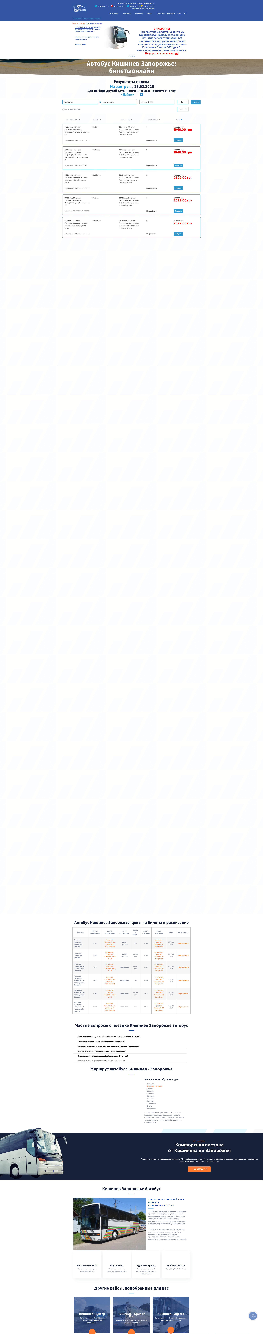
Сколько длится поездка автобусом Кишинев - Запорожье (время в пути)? (109, 1037)
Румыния (126, 13)
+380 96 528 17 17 (134, 6)
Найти (196, 102)
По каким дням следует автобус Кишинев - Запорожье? (101, 1061)
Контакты (171, 13)
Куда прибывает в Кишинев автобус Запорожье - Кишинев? (103, 1056)
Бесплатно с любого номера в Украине (136, 3)
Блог (179, 13)
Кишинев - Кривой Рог (131, 1315)
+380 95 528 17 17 (119, 6)
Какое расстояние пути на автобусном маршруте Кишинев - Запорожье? (108, 1046)
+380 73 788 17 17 (148, 6)
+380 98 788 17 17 (103, 6)
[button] (115, 13)
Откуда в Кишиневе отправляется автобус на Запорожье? (102, 1051)
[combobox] (80, 102)
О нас (149, 13)
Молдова (139, 13)
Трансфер (161, 13)
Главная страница (78, 23)
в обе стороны (74, 109)
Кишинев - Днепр (92, 1314)
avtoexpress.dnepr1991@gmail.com (143, 8)
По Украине (113, 13)
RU (185, 13)
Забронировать (183, 943)
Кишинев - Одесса (170, 1314)
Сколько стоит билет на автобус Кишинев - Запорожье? (101, 1041)
